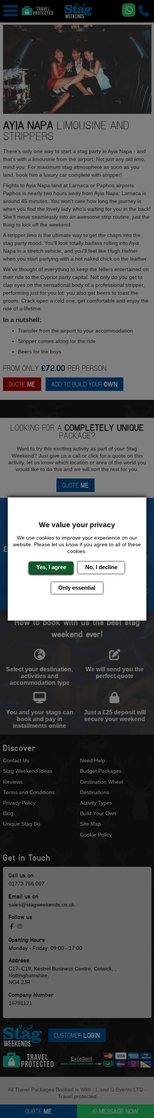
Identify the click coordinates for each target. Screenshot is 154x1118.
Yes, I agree (51, 567)
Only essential (76, 587)
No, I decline (101, 567)
